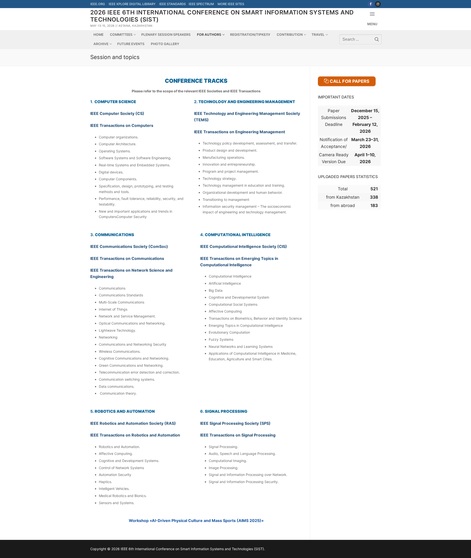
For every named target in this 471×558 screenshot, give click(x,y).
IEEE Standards (172, 4)
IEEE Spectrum (202, 4)
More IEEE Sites (231, 4)
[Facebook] (370, 4)
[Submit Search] (376, 39)
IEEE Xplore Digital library (132, 4)
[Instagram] (378, 4)
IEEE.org (97, 4)
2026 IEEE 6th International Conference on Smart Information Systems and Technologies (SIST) (221, 16)
